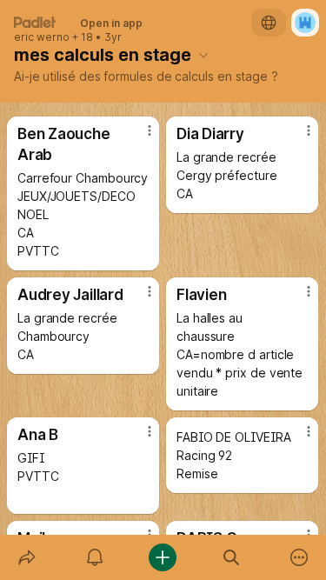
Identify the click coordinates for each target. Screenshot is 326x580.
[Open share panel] (26, 557)
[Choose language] (268, 23)
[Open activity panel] (94, 557)
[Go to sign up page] (305, 23)
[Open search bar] (231, 557)
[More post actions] (138, 137)
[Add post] (162, 557)
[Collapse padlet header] (203, 55)
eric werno (42, 37)
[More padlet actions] (299, 557)
